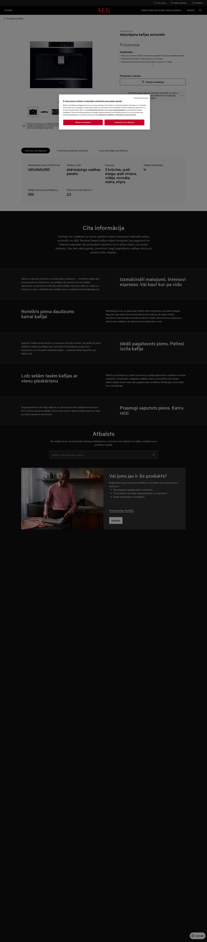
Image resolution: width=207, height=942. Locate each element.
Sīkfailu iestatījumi (83, 122)
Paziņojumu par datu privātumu (126, 115)
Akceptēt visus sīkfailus (124, 122)
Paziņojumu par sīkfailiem (106, 115)
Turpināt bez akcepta (140, 98)
